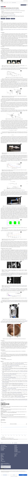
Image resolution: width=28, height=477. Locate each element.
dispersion (19, 29)
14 (24, 191)
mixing (17, 29)
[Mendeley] (8, 404)
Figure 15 (26, 320)
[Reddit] (7, 404)
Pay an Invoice (2, 447)
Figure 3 (18, 83)
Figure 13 (7, 288)
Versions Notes (13, 18)
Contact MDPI (2, 449)
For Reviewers (16, 447)
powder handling (6, 29)
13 (3, 110)
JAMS (1, 460)
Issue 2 (10, 2)
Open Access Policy (3, 448)
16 (24, 175)
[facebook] (5, 404)
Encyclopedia (2, 459)
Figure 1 (3, 57)
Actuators (5, 2)
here (5, 417)
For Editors (15, 448)
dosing (12, 29)
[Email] (1, 404)
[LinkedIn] (3, 404)
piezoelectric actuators (24, 29)
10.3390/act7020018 (14, 2)
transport (14, 29)
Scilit (23, 363)
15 (23, 175)
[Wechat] (6, 404)
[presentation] (26, 65)
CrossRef (21, 363)
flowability (9, 29)
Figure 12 (4, 274)
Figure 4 (21, 111)
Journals (2, 2)
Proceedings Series (3, 461)
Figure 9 (14, 213)
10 (1, 110)
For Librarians (16, 449)
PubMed (14, 377)
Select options (2, 466)
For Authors (15, 446)
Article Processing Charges (4, 446)
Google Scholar (17, 363)
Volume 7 (7, 2)
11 (2, 110)
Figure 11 (22, 250)
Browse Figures (8, 18)
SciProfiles (2, 458)
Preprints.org (2, 456)
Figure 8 (23, 191)
